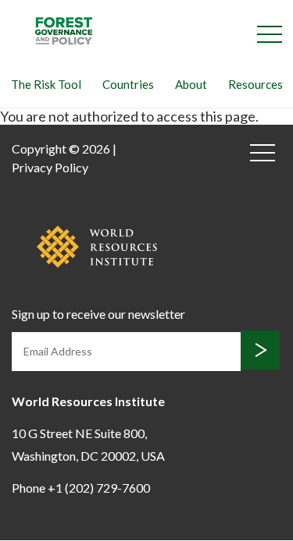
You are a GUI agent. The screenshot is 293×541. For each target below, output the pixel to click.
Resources (255, 84)
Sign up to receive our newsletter (98, 313)
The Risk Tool (46, 84)
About (191, 84)
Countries (128, 84)
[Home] (64, 29)
